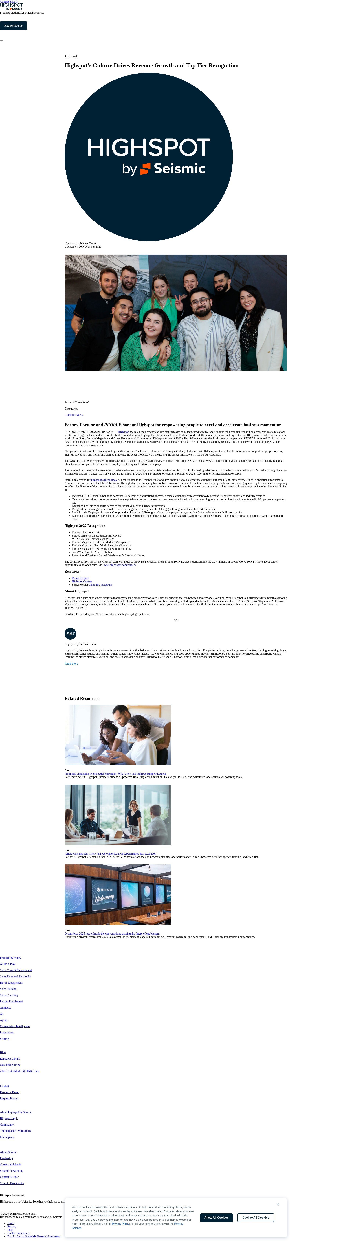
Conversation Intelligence (15, 1026)
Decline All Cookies (255, 1217)
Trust (10, 1229)
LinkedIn (94, 584)
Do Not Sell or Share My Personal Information (34, 1236)
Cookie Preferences (18, 1233)
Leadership (6, 1158)
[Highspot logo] (11, 9)
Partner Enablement (11, 1001)
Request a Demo (9, 1092)
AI (1, 1013)
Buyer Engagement (11, 982)
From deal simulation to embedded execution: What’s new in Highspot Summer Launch (115, 773)
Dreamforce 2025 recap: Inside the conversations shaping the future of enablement (112, 933)
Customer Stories (10, 1064)
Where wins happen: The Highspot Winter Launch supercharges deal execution (110, 853)
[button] (278, 1204)
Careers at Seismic (10, 1164)
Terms (10, 1223)
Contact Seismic (9, 1176)
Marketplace (7, 1137)
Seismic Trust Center (12, 1183)
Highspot (123, 431)
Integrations (7, 1032)
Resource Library (10, 1058)
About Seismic (8, 1152)
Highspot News (74, 414)
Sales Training (8, 988)
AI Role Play (7, 963)
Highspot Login (9, 1118)
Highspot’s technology (104, 479)
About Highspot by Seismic (16, 1112)
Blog (3, 1052)
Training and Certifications (15, 1130)
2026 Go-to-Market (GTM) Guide (20, 1071)
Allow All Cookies (216, 1217)
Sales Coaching (9, 995)
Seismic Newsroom (11, 1170)
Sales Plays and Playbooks (15, 976)
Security (5, 1038)
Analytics (5, 1007)
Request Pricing (9, 1098)
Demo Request (80, 578)
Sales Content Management (16, 970)
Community (7, 1124)
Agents (4, 1020)
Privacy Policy (120, 1223)
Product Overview (10, 957)
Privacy (11, 1226)
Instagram (106, 584)
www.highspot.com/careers (120, 564)
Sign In (14, 1)
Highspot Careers (82, 581)
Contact (4, 1)
